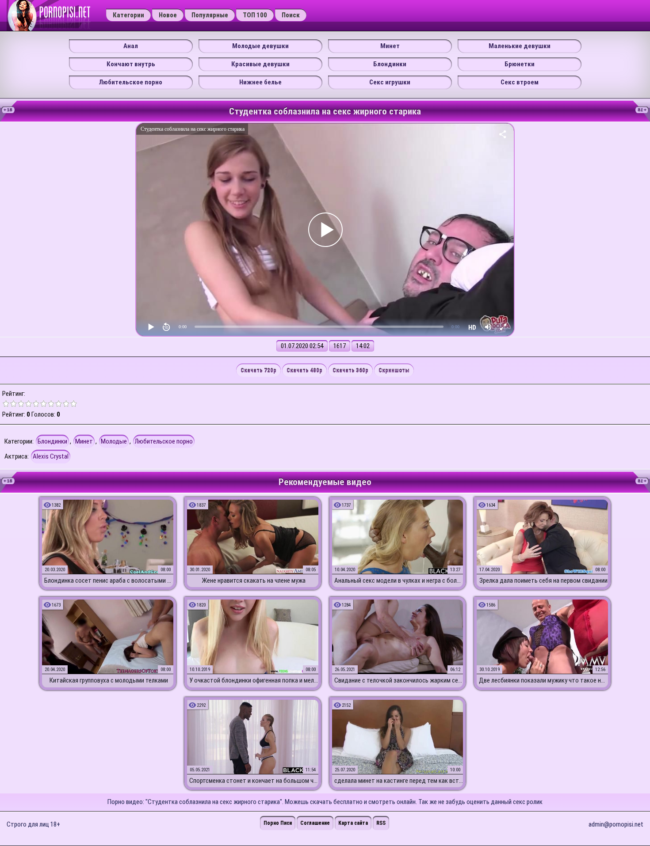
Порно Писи (278, 823)
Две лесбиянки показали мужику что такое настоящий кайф (543, 680)
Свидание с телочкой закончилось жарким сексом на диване (398, 680)
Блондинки (389, 64)
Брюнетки (520, 64)
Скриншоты (394, 370)
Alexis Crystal (51, 456)
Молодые (114, 441)
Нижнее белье (260, 82)
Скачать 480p (304, 370)
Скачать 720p (258, 370)
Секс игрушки (389, 82)
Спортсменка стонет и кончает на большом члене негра (253, 781)
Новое (168, 15)
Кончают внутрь (131, 64)
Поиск (291, 15)
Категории (128, 15)
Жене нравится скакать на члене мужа (254, 580)
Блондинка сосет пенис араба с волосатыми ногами (108, 580)
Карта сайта (353, 823)
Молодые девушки (260, 46)
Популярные (209, 15)
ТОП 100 (255, 15)
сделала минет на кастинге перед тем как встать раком (398, 781)
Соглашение (315, 823)
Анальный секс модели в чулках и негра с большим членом (398, 580)
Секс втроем (520, 82)
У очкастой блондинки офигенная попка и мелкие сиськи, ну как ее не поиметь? (253, 680)
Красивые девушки (260, 64)
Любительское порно (130, 82)
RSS (381, 823)
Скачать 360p (350, 370)
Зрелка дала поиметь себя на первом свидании (543, 580)
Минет (390, 46)
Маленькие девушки (520, 46)
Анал (130, 46)
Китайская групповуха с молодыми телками (109, 680)
